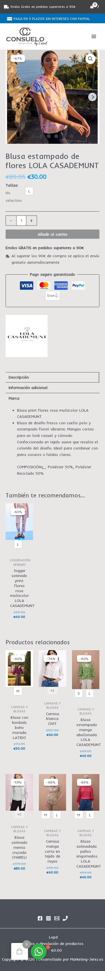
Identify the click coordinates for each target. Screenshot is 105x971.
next (92, 97)
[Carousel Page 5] (64, 136)
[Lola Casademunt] (27, 336)
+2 (52, 690)
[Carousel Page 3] (49, 136)
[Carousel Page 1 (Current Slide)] (33, 136)
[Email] (56, 918)
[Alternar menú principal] (93, 36)
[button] (90, 59)
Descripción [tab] (19, 377)
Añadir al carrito (52, 234)
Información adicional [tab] (28, 387)
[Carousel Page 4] (56, 136)
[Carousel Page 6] (72, 136)
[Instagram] (48, 918)
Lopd (53, 937)
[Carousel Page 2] (41, 136)
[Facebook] (40, 918)
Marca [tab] (14, 398)
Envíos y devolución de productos (53, 943)
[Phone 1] (65, 918)
